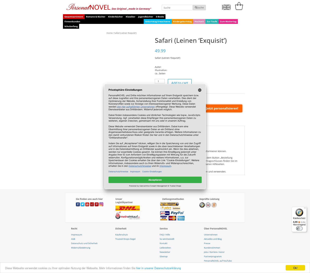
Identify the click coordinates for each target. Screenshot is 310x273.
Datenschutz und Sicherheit (84, 243)
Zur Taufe (212, 21)
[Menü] (305, 209)
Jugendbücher (145, 16)
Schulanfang (71, 26)
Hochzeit (199, 21)
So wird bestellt (167, 238)
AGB (73, 238)
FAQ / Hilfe (165, 234)
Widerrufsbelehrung (80, 247)
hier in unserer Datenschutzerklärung (158, 268)
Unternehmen (210, 234)
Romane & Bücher (95, 16)
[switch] (299, 228)
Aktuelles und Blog (213, 238)
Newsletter (165, 252)
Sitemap (164, 256)
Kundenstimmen (212, 247)
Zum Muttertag (228, 21)
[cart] (240, 9)
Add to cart (179, 83)
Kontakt (163, 243)
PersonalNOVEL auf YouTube (218, 260)
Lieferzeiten (165, 247)
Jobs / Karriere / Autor (214, 252)
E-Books (160, 16)
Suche (200, 7)
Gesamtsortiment (73, 16)
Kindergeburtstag (182, 21)
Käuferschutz (121, 234)
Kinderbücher (115, 16)
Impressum (76, 234)
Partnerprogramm (213, 256)
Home (110, 32)
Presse (207, 243)
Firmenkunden (72, 21)
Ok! (295, 268)
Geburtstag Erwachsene (157, 21)
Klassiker (130, 16)
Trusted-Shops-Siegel (125, 238)
